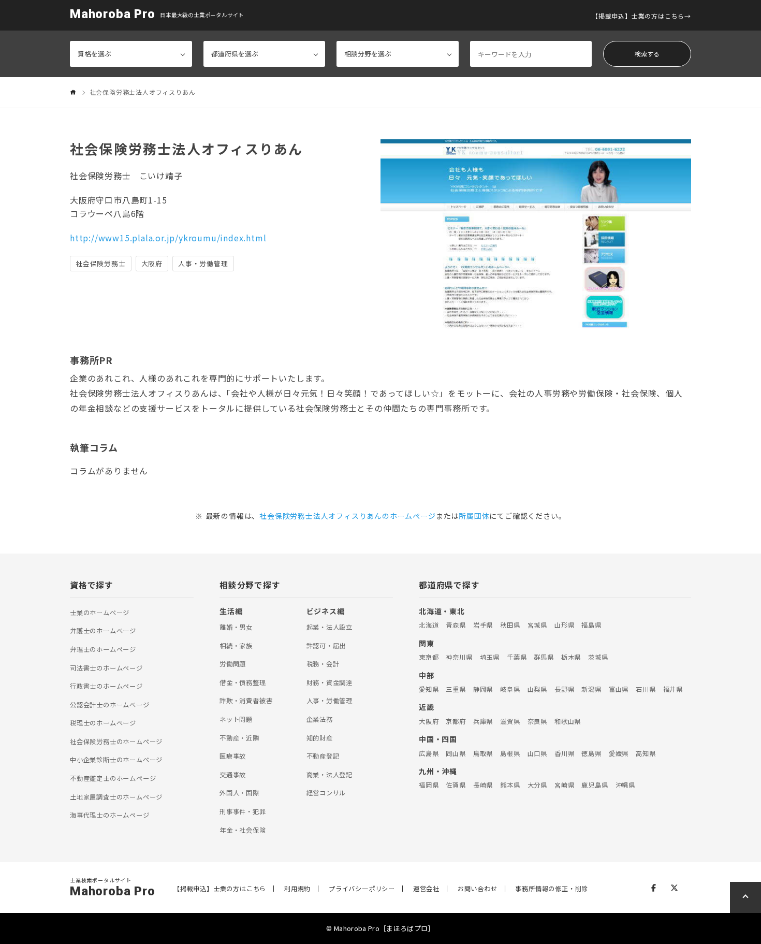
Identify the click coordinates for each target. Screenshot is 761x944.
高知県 (645, 753)
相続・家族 (236, 645)
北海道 (428, 625)
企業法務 (319, 719)
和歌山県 (567, 721)
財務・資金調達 (329, 682)
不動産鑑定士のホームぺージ (113, 778)
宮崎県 (564, 785)
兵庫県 (483, 721)
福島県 (591, 625)
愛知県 (428, 689)
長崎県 (483, 785)
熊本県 (510, 785)
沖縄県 (625, 785)
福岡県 (428, 785)
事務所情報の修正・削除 (551, 888)
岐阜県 (510, 689)
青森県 (455, 625)
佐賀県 (455, 785)
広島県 (428, 753)
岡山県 (455, 753)
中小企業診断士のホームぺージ (116, 759)
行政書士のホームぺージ (106, 686)
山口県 (537, 753)
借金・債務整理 (242, 682)
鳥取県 (483, 753)
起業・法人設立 (329, 627)
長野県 (564, 689)
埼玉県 (490, 657)
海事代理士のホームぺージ (110, 815)
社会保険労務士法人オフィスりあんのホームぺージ (347, 516)
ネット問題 (236, 719)
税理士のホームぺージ (103, 723)
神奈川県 (459, 657)
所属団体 (474, 516)
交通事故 (232, 774)
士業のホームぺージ (99, 612)
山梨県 (537, 689)
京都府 (455, 721)
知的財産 (319, 738)
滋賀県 (510, 721)
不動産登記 (323, 756)
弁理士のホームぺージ (103, 649)
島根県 (510, 753)
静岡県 (483, 689)
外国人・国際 (239, 792)
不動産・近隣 (239, 738)
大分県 (537, 785)
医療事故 (232, 756)
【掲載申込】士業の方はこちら (638, 15)
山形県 (564, 625)
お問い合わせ (477, 888)
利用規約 (297, 888)
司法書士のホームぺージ (106, 668)
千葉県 (516, 657)
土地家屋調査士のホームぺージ (116, 797)
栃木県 (571, 657)
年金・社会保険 (242, 830)
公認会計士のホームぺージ (110, 704)
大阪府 (428, 721)
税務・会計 (323, 664)
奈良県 (537, 721)
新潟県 (591, 689)
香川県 (564, 753)
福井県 (673, 689)
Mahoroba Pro (112, 14)
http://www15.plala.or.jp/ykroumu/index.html (168, 237)
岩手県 (483, 625)
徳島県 (591, 753)
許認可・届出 (326, 645)
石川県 (645, 689)
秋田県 (510, 625)
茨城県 (598, 657)
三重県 (455, 689)
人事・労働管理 (329, 700)
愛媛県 (618, 753)
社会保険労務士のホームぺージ (116, 741)
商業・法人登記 (329, 774)
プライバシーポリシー (362, 888)
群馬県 (543, 657)
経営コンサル (326, 792)
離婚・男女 (236, 627)
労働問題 (232, 664)
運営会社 (426, 888)
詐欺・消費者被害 (245, 700)
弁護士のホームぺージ (103, 630)
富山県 (618, 689)
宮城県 (537, 625)
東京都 (428, 657)
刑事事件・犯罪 (242, 811)
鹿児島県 (594, 785)
